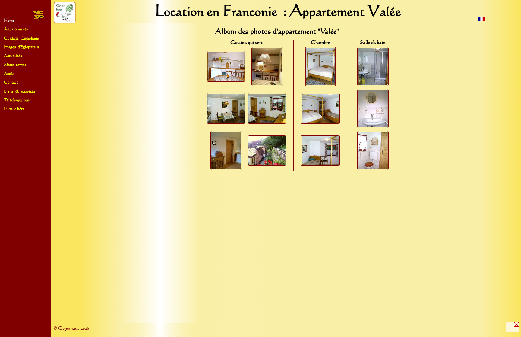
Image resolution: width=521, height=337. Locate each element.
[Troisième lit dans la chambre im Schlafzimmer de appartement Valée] (320, 164)
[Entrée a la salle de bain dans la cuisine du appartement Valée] (226, 168)
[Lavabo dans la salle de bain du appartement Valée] (373, 126)
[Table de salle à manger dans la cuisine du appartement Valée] (226, 122)
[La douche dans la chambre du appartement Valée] (373, 84)
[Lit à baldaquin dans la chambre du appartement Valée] (320, 84)
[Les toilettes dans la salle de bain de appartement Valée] (373, 168)
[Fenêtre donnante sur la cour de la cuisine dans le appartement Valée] (267, 164)
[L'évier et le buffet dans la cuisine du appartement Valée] (226, 80)
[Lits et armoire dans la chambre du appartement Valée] (320, 122)
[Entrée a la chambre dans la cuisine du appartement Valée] (267, 122)
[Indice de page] (38, 21)
